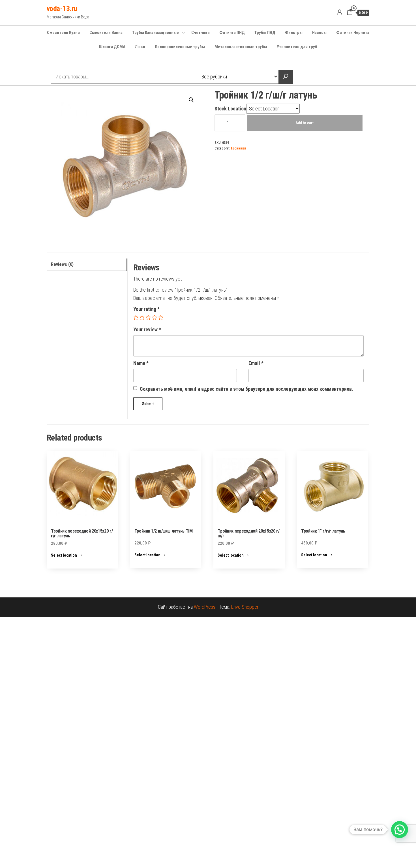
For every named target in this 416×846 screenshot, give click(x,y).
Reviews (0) (62, 264)
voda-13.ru (62, 8)
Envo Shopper (244, 607)
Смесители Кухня (63, 32)
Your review (147, 329)
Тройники (238, 148)
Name (141, 363)
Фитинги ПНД (232, 32)
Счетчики (200, 32)
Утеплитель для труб (297, 46)
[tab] (87, 264)
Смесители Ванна (106, 32)
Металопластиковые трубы (241, 46)
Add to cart (304, 123)
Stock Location (230, 109)
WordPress (204, 607)
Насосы (319, 32)
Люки (140, 46)
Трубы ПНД (264, 32)
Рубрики (67, 62)
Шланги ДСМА (112, 46)
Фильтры (294, 32)
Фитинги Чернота (352, 32)
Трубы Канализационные (155, 32)
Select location (64, 555)
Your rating (146, 309)
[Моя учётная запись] (339, 12)
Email (255, 363)
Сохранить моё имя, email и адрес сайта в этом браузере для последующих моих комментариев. (246, 389)
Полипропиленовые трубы (180, 46)
